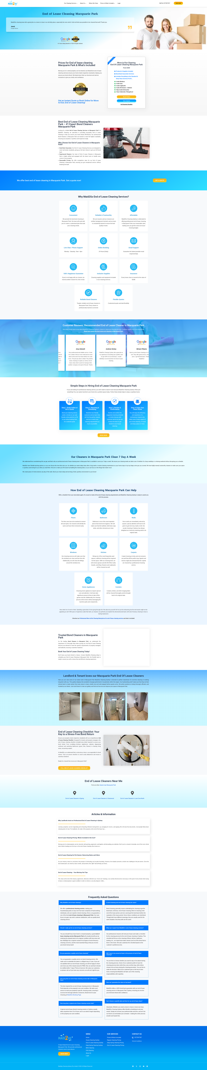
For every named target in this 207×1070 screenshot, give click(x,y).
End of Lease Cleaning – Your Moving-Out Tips (73, 872)
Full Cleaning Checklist (126, 104)
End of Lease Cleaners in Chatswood (103, 798)
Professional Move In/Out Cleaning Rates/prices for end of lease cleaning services (101, 618)
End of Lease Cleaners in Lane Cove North (132, 798)
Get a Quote (126, 101)
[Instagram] (140, 1066)
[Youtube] (143, 1066)
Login (119, 3)
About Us (82, 3)
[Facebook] (133, 1066)
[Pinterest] (147, 1066)
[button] (55, 354)
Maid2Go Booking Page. (74, 995)
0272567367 (166, 3)
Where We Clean (93, 3)
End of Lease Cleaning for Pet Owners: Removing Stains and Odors (79, 855)
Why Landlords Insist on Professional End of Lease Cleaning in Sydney (80, 820)
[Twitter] (136, 1066)
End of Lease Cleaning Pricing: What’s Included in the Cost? (76, 838)
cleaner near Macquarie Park (108, 785)
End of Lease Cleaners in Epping (74, 798)
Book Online (126, 97)
